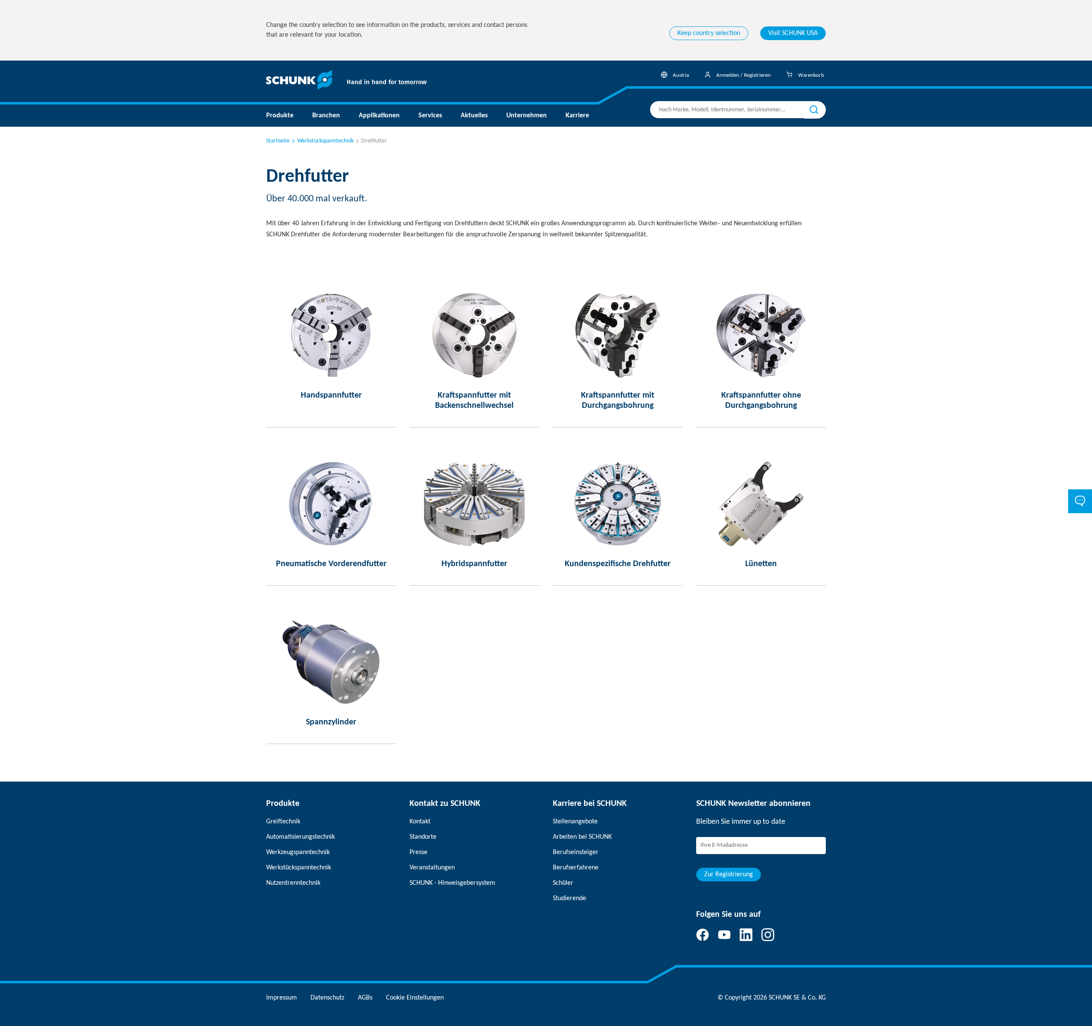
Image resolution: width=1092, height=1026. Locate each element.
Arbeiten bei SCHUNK (582, 837)
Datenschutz (327, 997)
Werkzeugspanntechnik (298, 852)
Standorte (423, 837)
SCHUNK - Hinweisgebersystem (452, 883)
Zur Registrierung (728, 874)
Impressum (281, 997)
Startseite (278, 141)
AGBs (365, 997)
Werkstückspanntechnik (325, 141)
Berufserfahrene (575, 867)
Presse (418, 852)
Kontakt (420, 821)
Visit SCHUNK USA (793, 33)
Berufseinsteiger (575, 852)
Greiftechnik (283, 821)
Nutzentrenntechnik (293, 883)
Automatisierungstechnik (300, 837)
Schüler (563, 883)
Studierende (569, 898)
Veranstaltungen (432, 867)
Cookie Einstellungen (415, 997)
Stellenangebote (575, 821)
